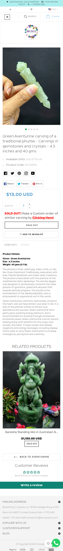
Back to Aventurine (34, 456)
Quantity (9, 206)
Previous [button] (3, 405)
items (55, 16)
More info (10, 245)
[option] (31, 86)
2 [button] (29, 129)
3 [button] (31, 129)
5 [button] (37, 129)
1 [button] (26, 129)
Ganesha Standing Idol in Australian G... (31, 432)
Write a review (32, 485)
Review (25, 245)
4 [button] (34, 129)
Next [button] (59, 405)
